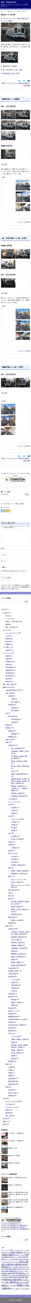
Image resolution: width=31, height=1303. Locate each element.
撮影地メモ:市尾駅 (14, 1155)
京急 (9, 804)
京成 (9, 816)
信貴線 (13, 1042)
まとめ (5, 630)
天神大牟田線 (15, 719)
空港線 (13, 813)
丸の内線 (14, 856)
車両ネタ (5, 1121)
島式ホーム (11, 1267)
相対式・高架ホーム (25, 1271)
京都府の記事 (25, 1252)
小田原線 (14, 847)
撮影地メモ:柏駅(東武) (15, 1185)
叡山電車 (11, 1008)
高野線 (13, 1005)
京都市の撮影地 (16, 1252)
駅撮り (21, 1285)
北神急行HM (9, 661)
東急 (9, 867)
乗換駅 (8, 1252)
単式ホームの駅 (8, 1259)
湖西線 (13, 959)
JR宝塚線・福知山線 (17, 937)
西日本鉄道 (11, 716)
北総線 (10, 842)
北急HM (8, 659)
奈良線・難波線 (16, 1052)
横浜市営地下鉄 (13, 890)
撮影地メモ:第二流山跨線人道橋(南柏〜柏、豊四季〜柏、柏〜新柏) (18, 1202)
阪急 (7, 1064)
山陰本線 (14, 707)
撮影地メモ (6, 687)
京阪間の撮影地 (7, 1255)
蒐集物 (8, 624)
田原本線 (14, 1058)
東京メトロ (11, 853)
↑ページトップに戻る (23, 222)
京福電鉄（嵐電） (13, 971)
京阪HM (8, 656)
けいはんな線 (15, 1036)
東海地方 (8, 728)
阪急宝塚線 (11, 1081)
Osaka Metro (12, 968)
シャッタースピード (12, 633)
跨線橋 (13, 1275)
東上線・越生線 (16, 882)
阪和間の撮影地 (14, 1277)
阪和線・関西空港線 (17, 965)
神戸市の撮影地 (19, 1273)
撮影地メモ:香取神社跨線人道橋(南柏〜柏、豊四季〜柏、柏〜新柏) (18, 1194)
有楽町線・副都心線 (17, 865)
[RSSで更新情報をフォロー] (8, 510)
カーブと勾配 (15, 1250)
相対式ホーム (15, 1271)
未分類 (5, 1118)
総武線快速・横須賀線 (18, 796)
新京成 (10, 850)
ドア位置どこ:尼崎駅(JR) (16, 1140)
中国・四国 (9, 693)
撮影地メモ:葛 (12, 1148)
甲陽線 (10, 1073)
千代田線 (14, 859)
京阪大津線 (14, 985)
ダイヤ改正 (9, 1104)
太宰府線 (14, 722)
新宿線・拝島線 (16, 906)
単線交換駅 (15, 1259)
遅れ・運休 (9, 1115)
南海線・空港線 (16, 1002)
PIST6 (7, 616)
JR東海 (10, 731)
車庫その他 (9, 739)
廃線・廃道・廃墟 (8, 684)
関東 (7, 742)
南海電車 (11, 996)
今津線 (10, 1067)
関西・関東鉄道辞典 (8, 2)
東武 (20, 18)
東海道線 (14, 734)
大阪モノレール (13, 1011)
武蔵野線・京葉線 (16, 793)
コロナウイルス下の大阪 (13, 1101)
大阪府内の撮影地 (13, 1264)
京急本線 (14, 807)
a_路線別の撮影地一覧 (12, 690)
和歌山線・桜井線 (16, 942)
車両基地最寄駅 (18, 1275)
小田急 (10, 844)
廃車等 (8, 1110)
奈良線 (13, 951)
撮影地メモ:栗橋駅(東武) (15, 1207)
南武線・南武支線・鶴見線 (19, 761)
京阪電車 (11, 976)
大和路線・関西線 (16, 945)
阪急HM (8, 678)
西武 (9, 898)
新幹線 (8, 725)
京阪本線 (14, 988)
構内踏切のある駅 (22, 1269)
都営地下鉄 (11, 917)
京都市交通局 (12, 973)
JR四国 (10, 696)
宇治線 (13, 991)
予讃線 (13, 699)
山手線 (13, 771)
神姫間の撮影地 (6, 1273)
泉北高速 (11, 1022)
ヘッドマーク (7, 653)
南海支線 (14, 999)
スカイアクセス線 (16, 819)
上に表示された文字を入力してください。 (14, 571)
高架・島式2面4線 (25, 1288)
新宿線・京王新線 (16, 920)
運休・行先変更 (10, 627)
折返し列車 (18, 1267)
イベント (8, 618)
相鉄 (9, 895)
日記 (4, 1098)
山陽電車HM (9, 670)
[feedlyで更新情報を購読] (5, 510)
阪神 (7, 1087)
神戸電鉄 (11, 1028)
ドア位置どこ (7, 647)
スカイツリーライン (17, 879)
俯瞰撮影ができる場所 (19, 1255)
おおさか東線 (15, 939)
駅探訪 (5, 1124)
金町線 (13, 830)
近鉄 (9, 1033)
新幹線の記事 (25, 1267)
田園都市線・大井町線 (18, 873)
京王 (9, 833)
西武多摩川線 (15, 914)
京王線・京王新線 (16, 839)
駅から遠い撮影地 (12, 1285)
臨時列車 (8, 638)
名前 (3, 548)
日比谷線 (14, 862)
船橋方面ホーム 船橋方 (10, 66)
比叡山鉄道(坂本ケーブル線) (17, 1019)
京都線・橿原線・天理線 (18, 1039)
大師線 (13, 810)
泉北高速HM (9, 673)
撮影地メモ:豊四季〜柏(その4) (17, 1177)
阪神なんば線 (12, 1093)
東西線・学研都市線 (17, 956)
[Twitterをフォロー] (2, 510)
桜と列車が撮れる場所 (9, 1269)
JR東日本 (11, 745)
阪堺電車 (11, 1061)
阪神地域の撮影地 (11, 1280)
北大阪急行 (11, 993)
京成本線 (14, 822)
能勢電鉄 (11, 1030)
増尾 (28, 81)
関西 (7, 926)
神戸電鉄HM (9, 676)
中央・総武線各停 (16, 748)
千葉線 (13, 824)
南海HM (8, 664)
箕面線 (10, 1075)
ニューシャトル (13, 801)
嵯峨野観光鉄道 (13, 1016)
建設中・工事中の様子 (12, 621)
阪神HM (8, 681)
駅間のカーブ (13, 1288)
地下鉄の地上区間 (14, 1262)
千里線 (10, 1070)
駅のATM (8, 641)
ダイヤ (8, 636)
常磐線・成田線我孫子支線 (19, 774)
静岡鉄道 (11, 736)
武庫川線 (11, 1090)
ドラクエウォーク (11, 1107)
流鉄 (9, 893)
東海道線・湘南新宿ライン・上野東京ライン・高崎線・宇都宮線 (20, 788)
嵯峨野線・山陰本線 (17, 954)
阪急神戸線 (11, 1084)
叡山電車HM (9, 667)
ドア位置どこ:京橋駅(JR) (16, 1133)
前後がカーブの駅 (15, 1257)
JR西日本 (8, 650)
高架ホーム (18, 1288)
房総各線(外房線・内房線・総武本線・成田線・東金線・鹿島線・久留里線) (20, 781)
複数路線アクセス (7, 1275)
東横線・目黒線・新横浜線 (19, 870)
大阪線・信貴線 (16, 1050)
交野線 (13, 982)
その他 (5, 613)
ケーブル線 (14, 979)
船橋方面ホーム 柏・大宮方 (11, 73)
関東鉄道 (11, 923)
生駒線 (13, 1055)
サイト (3, 561)
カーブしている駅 (6, 1250)
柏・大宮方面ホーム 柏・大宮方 (13, 69)
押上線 (13, 827)
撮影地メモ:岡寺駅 (14, 1163)
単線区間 (21, 1259)
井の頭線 (14, 836)
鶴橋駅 (8, 644)
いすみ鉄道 (11, 799)
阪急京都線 (11, 1078)
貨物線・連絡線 (16, 962)
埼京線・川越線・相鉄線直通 (20, 766)
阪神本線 (11, 1095)
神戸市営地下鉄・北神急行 (16, 1025)
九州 (7, 713)
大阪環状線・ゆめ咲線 (18, 948)
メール (4, 554)
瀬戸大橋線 (14, 702)
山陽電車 (11, 1013)
